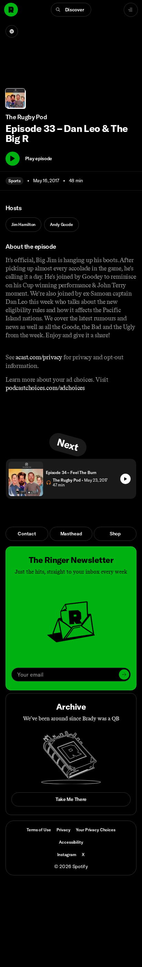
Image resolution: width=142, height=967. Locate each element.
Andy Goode (61, 224)
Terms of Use (39, 829)
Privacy (63, 829)
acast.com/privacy (39, 357)
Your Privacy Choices (95, 829)
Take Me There (71, 799)
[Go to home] (11, 10)
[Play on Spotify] (12, 31)
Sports (14, 180)
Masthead (71, 534)
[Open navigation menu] (131, 10)
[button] (71, 10)
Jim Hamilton (23, 224)
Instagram (66, 854)
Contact (27, 534)
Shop (115, 534)
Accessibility (71, 842)
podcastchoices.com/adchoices (45, 388)
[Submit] (124, 674)
